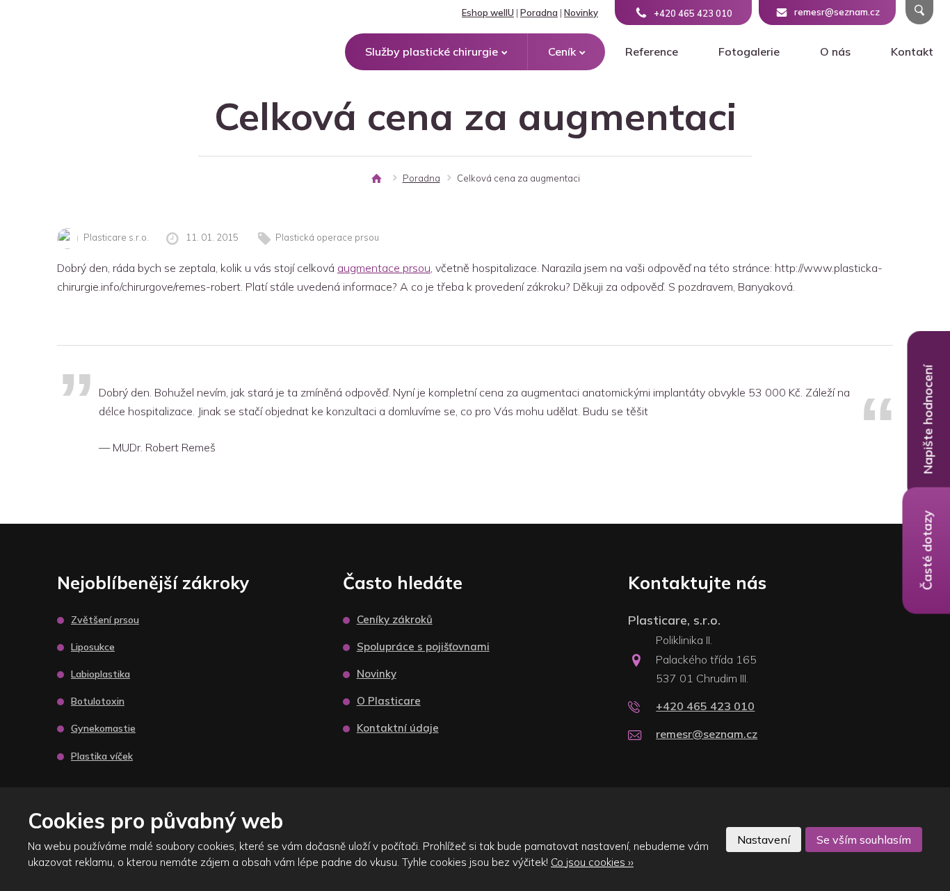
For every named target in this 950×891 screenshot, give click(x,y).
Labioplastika (100, 674)
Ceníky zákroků (395, 619)
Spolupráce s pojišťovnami (423, 646)
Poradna (539, 12)
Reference (651, 51)
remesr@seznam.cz (706, 734)
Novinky (581, 12)
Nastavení (763, 839)
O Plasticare (389, 700)
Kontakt (912, 51)
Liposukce (93, 647)
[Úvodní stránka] (376, 178)
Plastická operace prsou (327, 237)
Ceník (562, 51)
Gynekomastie (103, 728)
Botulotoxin (97, 701)
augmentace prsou (383, 268)
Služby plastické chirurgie (431, 51)
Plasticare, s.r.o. (674, 620)
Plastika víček (102, 756)
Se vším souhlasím (863, 839)
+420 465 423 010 (705, 706)
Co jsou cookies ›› (592, 862)
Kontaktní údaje (398, 728)
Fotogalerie (749, 51)
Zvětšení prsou (105, 619)
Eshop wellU (488, 12)
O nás (835, 51)
